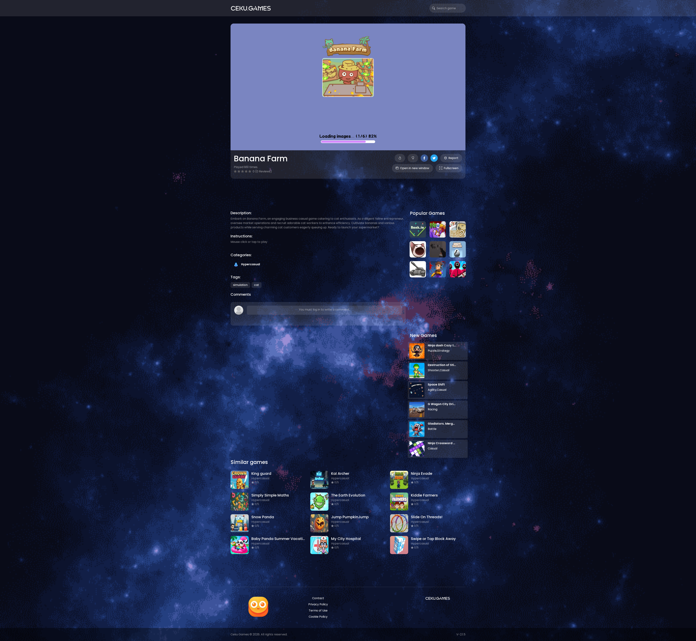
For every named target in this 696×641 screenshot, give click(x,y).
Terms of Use (318, 610)
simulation (240, 285)
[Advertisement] (348, 190)
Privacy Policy (318, 604)
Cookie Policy (318, 617)
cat (256, 285)
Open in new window (414, 168)
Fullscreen (451, 168)
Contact (318, 598)
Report (453, 158)
